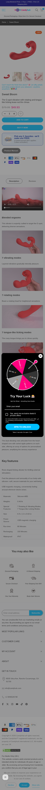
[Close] (41, 356)
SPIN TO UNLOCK (22, 427)
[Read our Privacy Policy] (38, 419)
